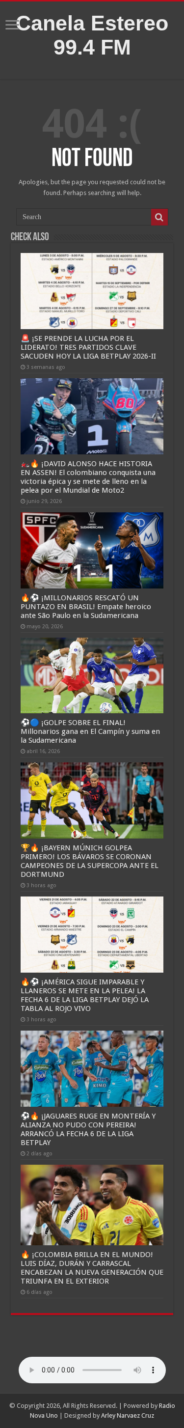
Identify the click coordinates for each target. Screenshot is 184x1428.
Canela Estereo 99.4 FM (92, 35)
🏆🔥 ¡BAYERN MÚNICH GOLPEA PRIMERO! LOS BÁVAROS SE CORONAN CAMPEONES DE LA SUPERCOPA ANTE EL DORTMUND (89, 861)
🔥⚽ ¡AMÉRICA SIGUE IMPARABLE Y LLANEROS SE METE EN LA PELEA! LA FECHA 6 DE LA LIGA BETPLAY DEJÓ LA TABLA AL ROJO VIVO (85, 995)
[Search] (159, 217)
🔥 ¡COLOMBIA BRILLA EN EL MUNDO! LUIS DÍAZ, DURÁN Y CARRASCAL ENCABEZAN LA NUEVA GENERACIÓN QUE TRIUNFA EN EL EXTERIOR (92, 1268)
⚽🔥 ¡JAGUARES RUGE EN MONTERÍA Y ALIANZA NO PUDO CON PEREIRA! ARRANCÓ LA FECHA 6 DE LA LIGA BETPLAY (88, 1129)
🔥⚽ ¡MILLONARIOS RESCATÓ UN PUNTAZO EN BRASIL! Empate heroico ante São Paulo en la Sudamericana (86, 606)
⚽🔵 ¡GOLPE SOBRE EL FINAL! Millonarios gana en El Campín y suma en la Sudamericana (90, 731)
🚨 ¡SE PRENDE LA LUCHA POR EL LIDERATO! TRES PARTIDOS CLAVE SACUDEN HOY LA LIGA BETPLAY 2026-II (88, 347)
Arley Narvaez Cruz (127, 1415)
